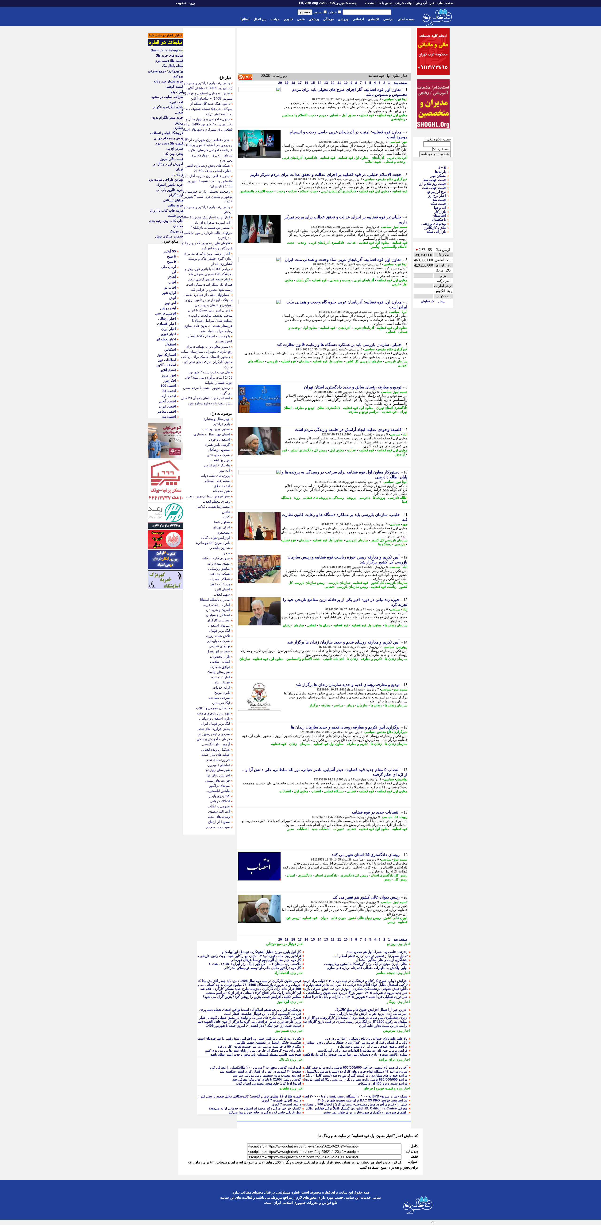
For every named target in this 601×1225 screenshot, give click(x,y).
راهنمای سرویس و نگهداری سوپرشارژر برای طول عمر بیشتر (365, 1112)
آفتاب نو (170, 287)
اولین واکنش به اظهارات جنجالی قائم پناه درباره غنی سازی (367, 968)
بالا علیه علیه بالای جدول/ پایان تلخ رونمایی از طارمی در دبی (366, 1038)
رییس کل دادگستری (354, 875)
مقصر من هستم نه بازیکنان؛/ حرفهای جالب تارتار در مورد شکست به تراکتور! (207, 233)
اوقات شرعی (403, 3)
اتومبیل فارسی (165, 313)
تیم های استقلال (219, 625)
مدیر (291, 829)
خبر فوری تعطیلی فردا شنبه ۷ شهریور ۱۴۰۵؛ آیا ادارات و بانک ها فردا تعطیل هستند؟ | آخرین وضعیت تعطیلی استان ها (327, 997)
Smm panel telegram (167, 50)
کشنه (226, 517)
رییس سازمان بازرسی (352, 587)
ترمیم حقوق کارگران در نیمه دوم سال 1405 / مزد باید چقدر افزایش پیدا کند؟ (248, 981)
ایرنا (404, 312)
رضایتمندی (398, 119)
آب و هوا (421, 3)
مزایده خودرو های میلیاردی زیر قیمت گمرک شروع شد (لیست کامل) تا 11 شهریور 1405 (347, 1075)
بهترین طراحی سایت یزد (166, 179)
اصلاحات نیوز (167, 360)
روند (297, 498)
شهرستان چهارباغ (218, 770)
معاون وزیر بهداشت (216, 429)
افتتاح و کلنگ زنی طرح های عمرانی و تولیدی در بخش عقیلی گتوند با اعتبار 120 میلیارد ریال (238, 1018)
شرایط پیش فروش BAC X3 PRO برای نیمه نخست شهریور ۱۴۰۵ (362, 1100)
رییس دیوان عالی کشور (365, 918)
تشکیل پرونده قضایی (215, 749)
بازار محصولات (219, 656)
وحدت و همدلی (394, 161)
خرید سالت (175, 205)
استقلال (170, 344)
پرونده (351, 498)
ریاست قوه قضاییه (384, 587)
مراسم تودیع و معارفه (363, 412)
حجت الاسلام (309, 191)
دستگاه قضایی (334, 791)
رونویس (401, 647)
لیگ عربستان (221, 703)
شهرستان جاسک (218, 672)
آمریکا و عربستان (218, 610)
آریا (173, 272)
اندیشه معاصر (386, 973)
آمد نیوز (224, 470)
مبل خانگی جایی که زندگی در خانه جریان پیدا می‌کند (265, 1112)
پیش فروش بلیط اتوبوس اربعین (208, 496)
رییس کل (400, 879)
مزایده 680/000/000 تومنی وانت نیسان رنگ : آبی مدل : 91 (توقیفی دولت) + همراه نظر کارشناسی (339, 1079)
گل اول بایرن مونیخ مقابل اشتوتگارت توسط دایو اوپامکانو (261, 952)
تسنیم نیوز (400, 227)
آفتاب (172, 282)
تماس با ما (385, 3)
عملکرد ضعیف (220, 579)
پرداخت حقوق (220, 584)
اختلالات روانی (220, 801)
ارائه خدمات (221, 687)
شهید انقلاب (373, 161)
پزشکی (314, 19)
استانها (245, 19)
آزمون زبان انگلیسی (216, 744)
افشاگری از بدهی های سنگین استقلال (382, 960)
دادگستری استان (328, 408)
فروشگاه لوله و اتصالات (166, 133)
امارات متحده (220, 677)
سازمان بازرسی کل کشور (364, 361)
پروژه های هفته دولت (215, 475)
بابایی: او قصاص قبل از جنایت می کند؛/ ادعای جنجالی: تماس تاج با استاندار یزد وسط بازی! (345, 1042)
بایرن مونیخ (222, 692)
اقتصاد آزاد (281, 973)
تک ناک (284, 1059)
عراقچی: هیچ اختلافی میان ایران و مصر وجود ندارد (373, 1046)
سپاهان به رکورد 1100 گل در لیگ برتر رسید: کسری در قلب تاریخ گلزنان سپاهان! (352, 1021)
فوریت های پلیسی (217, 780)
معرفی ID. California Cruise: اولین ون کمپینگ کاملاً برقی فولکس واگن (357, 1108)
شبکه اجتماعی (220, 574)
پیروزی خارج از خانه (216, 558)
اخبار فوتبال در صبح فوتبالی (285, 944)
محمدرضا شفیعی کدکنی (213, 506)
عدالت (292, 191)
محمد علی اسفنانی (217, 481)
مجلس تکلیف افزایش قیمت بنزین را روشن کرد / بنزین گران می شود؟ (252, 997)
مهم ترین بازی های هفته (213, 713)
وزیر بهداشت (221, 460)
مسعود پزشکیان (219, 450)
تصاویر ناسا (222, 522)
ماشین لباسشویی (218, 791)
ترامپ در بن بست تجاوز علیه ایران (383, 1025)
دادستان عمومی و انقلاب (213, 708)
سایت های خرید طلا (169, 55)
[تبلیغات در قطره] (165, 45)
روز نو (391, 944)
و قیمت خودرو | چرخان (380, 1088)
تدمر (226, 553)
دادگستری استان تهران (391, 408)
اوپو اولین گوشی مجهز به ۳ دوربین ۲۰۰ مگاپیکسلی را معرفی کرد (255, 1067)
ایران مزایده (387, 1059)
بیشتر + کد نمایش (433, 301)
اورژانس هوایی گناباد (215, 537)
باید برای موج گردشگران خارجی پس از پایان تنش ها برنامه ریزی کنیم (253, 1050)
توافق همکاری (220, 667)
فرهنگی (328, 19)
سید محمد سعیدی (217, 827)
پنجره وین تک (174, 153)
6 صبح (171, 256)
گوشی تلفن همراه (217, 444)
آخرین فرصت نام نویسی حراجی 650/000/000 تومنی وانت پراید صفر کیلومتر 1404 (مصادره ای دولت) (337, 1067)
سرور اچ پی (174, 148)
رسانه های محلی (218, 816)
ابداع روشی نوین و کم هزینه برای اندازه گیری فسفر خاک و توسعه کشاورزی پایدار (208, 259)
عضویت (181, 3)
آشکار (172, 277)
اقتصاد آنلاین (167, 401)
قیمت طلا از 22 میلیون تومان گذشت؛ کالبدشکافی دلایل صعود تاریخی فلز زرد (248, 1096)
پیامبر (375, 246)
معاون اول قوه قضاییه (392, 115)
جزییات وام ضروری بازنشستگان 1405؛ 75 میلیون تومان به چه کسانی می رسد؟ (246, 985)
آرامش (400, 454)
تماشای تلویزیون (218, 765)
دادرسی (364, 498)
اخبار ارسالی (167, 318)
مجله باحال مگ (172, 66)
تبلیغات (284, 1088)
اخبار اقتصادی (166, 324)
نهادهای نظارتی (219, 646)
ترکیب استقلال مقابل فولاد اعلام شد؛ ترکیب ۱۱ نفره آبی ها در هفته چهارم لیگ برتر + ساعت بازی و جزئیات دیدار (330, 985)
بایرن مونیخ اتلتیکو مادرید (213, 543)
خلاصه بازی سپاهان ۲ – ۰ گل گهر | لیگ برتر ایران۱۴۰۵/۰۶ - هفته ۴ (255, 964)
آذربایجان (378, 157)
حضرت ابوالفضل (218, 651)
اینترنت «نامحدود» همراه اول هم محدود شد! (377, 952)
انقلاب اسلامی (220, 661)
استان (291, 875)
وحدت (281, 191)
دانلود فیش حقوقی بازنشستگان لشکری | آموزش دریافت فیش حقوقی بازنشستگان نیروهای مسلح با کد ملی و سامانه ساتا (324, 989)
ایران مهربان (221, 527)
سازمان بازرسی (396, 361)
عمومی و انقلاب (219, 806)
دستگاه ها (384, 544)
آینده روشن (168, 308)
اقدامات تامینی (333, 659)
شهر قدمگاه (221, 491)
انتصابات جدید (321, 829)
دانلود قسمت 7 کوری (286, 1104)
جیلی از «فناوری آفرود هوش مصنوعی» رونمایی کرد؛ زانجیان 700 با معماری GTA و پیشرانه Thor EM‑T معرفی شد (328, 1104)
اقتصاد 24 (169, 391)
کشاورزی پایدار (219, 796)
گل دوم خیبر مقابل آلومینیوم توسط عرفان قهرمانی (266, 960)
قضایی (334, 115)
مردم (322, 115)
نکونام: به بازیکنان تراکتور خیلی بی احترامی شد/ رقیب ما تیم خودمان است (249, 1038)
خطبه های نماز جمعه (215, 754)
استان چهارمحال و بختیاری (212, 434)
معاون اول (349, 115)
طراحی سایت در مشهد (167, 97)
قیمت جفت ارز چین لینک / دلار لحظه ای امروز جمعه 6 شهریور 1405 (253, 1025)
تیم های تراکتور (219, 785)
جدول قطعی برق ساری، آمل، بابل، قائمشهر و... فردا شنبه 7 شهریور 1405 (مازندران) (206, 181)
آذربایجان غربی (397, 157)
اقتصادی (373, 19)
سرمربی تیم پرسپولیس (213, 734)
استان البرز (222, 589)
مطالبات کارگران (218, 620)
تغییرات (338, 829)
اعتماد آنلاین (168, 370)
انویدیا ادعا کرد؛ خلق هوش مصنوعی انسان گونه (268, 1083)
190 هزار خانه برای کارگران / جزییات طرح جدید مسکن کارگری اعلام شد (250, 989)
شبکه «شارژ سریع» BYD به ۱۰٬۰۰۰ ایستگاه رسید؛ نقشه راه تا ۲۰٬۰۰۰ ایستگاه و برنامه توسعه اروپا (339, 1096)
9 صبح (171, 262)
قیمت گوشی (174, 86)
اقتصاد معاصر (166, 411)
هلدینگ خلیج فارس (217, 465)
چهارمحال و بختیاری (216, 419)
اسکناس (170, 349)
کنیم (284, 450)
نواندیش (401, 779)
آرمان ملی (168, 267)
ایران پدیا (177, 91)
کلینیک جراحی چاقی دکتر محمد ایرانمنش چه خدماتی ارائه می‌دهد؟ (255, 1108)
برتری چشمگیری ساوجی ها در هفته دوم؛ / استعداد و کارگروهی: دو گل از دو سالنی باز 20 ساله (342, 1018)
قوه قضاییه (366, 115)
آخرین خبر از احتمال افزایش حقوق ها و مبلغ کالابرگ (371, 1010)
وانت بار (177, 174)
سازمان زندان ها (396, 625)
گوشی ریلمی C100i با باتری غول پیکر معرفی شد (266, 1079)
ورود (192, 3)
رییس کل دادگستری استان (308, 450)
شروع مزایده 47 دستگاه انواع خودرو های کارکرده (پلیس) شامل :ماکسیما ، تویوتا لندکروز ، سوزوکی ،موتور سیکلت (328, 1071)
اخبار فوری (168, 334)
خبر (432, 3)
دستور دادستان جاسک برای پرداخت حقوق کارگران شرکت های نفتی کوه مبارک (206, 362)
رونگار (391, 1002)
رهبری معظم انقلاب (216, 501)
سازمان (304, 361)
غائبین (226, 512)
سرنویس (389, 1030)
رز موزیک (176, 231)
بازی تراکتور (221, 424)
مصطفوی (223, 532)
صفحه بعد (400, 83)
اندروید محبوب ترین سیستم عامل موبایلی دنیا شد (267, 1075)
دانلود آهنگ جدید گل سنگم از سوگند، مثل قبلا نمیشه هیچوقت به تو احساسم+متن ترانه (207, 109)
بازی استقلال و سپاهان (214, 718)
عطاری (178, 128)
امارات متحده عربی (216, 605)
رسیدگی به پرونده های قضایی (323, 498)
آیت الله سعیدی (219, 811)
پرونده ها (379, 498)
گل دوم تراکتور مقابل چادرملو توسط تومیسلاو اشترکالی (262, 968)
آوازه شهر (169, 293)
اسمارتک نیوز (167, 355)
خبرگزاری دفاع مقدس (392, 179)
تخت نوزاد (176, 102)
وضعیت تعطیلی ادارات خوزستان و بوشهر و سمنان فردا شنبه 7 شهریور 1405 (207, 197)
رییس (387, 879)
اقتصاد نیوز (168, 417)
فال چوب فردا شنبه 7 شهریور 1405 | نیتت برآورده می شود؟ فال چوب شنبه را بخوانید (208, 377)
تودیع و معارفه (304, 408)
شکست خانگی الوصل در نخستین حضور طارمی (268, 1042)
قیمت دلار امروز (172, 159)
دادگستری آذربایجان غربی (299, 157)
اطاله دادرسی (397, 498)
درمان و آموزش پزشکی (213, 739)
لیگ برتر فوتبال (219, 630)
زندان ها (324, 625)
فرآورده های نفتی (218, 760)
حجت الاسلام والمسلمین (299, 115)
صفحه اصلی (445, 3)
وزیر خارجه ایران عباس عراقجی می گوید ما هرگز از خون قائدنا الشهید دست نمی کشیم (241, 1021)
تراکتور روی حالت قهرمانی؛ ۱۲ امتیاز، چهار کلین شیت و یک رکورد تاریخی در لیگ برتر (242, 956)
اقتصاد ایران (167, 406)
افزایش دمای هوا (218, 775)
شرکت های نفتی (218, 455)
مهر (404, 141)
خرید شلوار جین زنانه (168, 81)
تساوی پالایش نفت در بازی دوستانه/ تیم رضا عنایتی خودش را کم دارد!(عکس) (355, 1054)
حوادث (275, 19)
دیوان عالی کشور (395, 918)
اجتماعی (358, 19)
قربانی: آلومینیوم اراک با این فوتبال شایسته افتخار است (262, 1014)
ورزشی (343, 19)
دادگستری (305, 875)
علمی (301, 19)
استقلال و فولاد (219, 439)
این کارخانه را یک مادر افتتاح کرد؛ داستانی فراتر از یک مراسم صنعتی (253, 993)
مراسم (338, 705)
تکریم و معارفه (371, 659)
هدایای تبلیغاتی (173, 200)
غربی (395, 284)
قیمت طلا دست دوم (169, 60)
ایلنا (404, 434)
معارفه (326, 705)
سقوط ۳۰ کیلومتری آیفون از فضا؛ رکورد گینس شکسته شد (260, 1071)
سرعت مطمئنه (219, 698)
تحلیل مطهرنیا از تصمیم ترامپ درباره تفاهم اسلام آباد (371, 956)
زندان (286, 625)
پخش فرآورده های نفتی (213, 729)
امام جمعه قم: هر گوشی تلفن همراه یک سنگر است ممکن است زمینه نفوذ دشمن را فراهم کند (209, 284)
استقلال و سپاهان (218, 615)
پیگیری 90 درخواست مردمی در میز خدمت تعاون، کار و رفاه (259, 1046)
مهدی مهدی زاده (218, 563)
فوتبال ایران (221, 682)
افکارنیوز (170, 380)
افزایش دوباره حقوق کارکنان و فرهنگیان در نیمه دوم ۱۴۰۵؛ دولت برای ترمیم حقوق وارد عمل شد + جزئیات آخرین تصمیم (324, 981)
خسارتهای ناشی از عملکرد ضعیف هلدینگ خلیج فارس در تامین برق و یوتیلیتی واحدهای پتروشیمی (208, 300)
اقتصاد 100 (168, 386)
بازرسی (272, 361)
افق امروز (169, 375)
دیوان (324, 918)
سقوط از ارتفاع (219, 822)
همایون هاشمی (219, 548)
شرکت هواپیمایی (218, 641)
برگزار (313, 705)
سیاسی (388, 19)
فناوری (288, 19)
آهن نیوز (170, 303)
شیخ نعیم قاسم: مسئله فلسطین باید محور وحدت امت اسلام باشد (256, 1054)
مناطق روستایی (219, 568)
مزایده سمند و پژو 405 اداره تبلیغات (383, 1083)
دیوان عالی (338, 918)
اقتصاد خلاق (222, 486)
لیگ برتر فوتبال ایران (215, 723)
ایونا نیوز (401, 99)
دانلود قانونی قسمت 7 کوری (281, 1100)
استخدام (370, 3)
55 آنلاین (170, 251)
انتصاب (316, 791)
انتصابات (285, 791)
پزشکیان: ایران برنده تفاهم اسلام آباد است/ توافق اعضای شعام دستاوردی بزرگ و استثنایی (238, 1010)
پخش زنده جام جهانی (168, 138)
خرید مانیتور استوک (169, 184)
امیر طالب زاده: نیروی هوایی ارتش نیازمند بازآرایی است (368, 1014)
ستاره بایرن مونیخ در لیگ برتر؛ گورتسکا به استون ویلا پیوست (366, 964)
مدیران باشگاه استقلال (214, 599)
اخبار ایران (168, 329)
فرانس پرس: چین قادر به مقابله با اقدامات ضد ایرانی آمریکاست (363, 1050)
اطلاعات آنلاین (166, 365)
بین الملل (260, 19)
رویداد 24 (400, 817)
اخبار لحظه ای (166, 339)
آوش (172, 298)
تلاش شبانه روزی (218, 636)
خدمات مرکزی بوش (169, 236)
